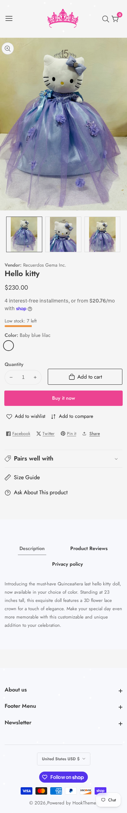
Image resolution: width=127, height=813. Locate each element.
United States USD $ (61, 759)
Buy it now (63, 398)
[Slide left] (9, 234)
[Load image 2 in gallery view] (63, 234)
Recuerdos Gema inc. (44, 265)
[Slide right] (117, 234)
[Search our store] (107, 19)
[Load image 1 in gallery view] (24, 234)
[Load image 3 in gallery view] (102, 234)
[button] (63, 458)
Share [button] (94, 433)
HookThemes (85, 803)
